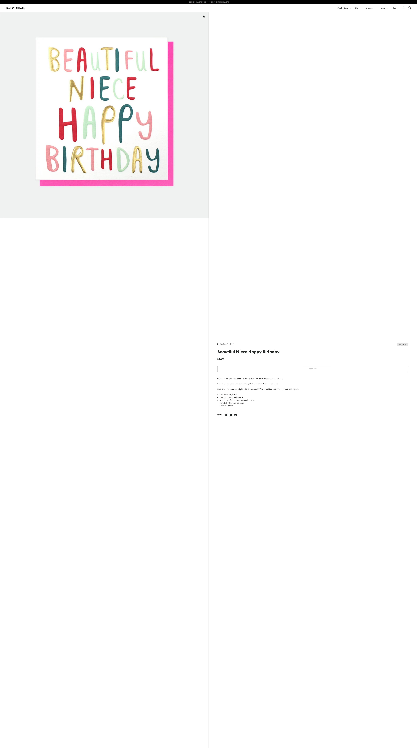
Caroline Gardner (227, 344)
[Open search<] (404, 8)
